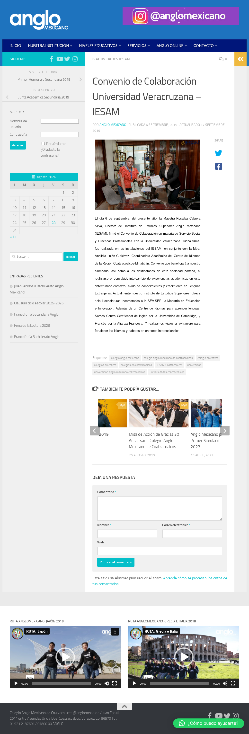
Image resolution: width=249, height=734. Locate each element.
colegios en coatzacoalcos (136, 365)
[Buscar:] (36, 256)
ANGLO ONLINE (170, 45)
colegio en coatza (207, 358)
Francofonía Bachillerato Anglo (37, 337)
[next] (225, 430)
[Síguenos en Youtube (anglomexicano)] (59, 59)
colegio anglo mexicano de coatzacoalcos (168, 358)
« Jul (13, 237)
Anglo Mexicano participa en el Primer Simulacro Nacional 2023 (217, 440)
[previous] (95, 430)
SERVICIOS (137, 45)
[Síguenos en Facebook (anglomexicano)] (51, 59)
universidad (194, 365)
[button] (65, 657)
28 (53, 223)
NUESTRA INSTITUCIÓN (48, 45)
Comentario (106, 492)
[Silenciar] (106, 683)
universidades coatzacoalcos (167, 372)
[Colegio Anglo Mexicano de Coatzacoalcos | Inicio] (39, 20)
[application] (65, 657)
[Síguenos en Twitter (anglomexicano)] (67, 59)
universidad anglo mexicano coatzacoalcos (119, 372)
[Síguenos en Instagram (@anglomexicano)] (75, 59)
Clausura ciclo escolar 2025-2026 (38, 303)
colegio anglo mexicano (125, 358)
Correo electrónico (176, 525)
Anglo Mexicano (112, 125)
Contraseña (18, 134)
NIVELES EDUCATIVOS (98, 45)
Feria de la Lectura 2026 (32, 325)
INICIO (15, 45)
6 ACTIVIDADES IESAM (111, 59)
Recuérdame (56, 143)
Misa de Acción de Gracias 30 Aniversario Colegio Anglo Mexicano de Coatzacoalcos (154, 440)
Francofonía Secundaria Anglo (36, 314)
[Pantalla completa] (114, 683)
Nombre (104, 525)
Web (100, 542)
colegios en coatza (105, 365)
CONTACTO (204, 45)
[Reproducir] (16, 683)
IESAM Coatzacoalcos (170, 365)
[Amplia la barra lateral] (240, 59)
